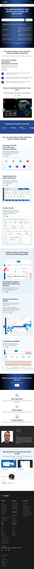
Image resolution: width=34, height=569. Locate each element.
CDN (14, 288)
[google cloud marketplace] (6, 547)
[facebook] (6, 550)
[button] (24, 28)
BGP (12, 288)
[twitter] (4, 550)
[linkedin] (1, 550)
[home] (5, 496)
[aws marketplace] (17, 547)
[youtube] (8, 550)
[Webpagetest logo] (4, 5)
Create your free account (20, 42)
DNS (17, 288)
